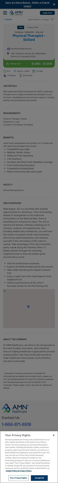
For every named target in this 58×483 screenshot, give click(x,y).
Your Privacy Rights (18, 478)
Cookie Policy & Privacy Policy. (19, 471)
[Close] (54, 435)
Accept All (39, 478)
